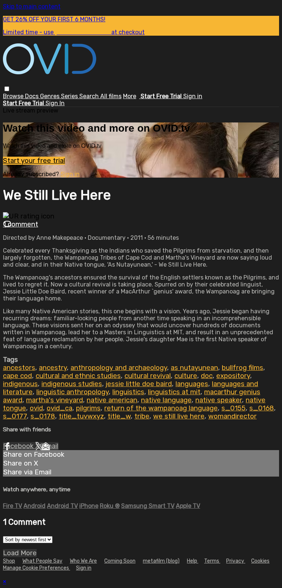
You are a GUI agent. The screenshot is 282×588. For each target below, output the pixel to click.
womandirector (232, 416)
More (129, 96)
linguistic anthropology (72, 392)
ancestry (53, 368)
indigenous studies (71, 384)
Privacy (235, 561)
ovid (36, 408)
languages (192, 384)
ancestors (19, 368)
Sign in (192, 96)
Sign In (55, 103)
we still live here (179, 416)
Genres (50, 96)
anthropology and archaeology (118, 368)
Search (89, 96)
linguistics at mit (174, 392)
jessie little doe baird (139, 384)
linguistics (128, 392)
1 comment (20, 224)
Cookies (260, 561)
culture (185, 376)
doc (207, 376)
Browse (14, 96)
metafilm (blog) (161, 561)
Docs (32, 96)
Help (192, 561)
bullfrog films (242, 368)
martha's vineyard (54, 400)
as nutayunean (194, 368)
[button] (6, 88)
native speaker (218, 400)
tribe (141, 416)
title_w (119, 416)
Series (70, 96)
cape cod (17, 376)
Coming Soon (119, 561)
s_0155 (233, 408)
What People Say (42, 561)
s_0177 (15, 416)
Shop (9, 561)
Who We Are (83, 561)
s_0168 (261, 408)
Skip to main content (32, 6)
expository (233, 376)
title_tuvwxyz (81, 416)
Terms (212, 561)
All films (111, 96)
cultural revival (147, 376)
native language (166, 400)
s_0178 (42, 416)
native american (112, 400)
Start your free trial (34, 161)
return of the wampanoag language (161, 408)
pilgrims (88, 408)
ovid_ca (59, 408)
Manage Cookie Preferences (36, 568)
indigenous (20, 384)
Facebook (19, 446)
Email (49, 446)
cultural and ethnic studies (78, 376)
